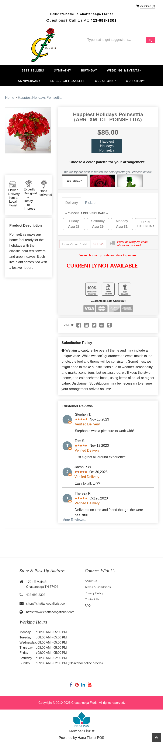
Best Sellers (33, 70)
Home (9, 97)
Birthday (89, 70)
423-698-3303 (35, 595)
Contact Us (92, 599)
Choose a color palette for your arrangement (107, 162)
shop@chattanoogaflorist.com (46, 603)
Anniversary (29, 81)
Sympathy (62, 70)
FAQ (88, 605)
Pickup (90, 203)
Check (98, 244)
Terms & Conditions (98, 587)
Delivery (71, 203)
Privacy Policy (94, 593)
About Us (91, 580)
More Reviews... (74, 520)
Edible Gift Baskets (67, 81)
